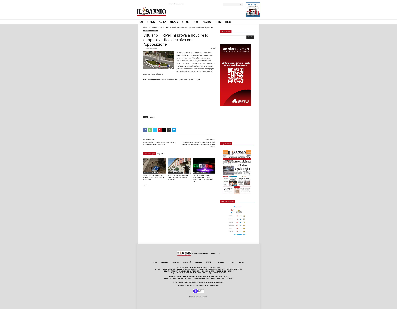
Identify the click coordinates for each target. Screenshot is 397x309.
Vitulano (152, 117)
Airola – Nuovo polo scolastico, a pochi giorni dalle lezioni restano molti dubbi (178, 177)
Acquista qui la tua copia (191, 79)
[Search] (241, 4)
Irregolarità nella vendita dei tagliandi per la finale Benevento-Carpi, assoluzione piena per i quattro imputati (198, 144)
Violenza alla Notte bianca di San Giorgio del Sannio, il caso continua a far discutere (154, 177)
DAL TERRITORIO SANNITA (156, 27)
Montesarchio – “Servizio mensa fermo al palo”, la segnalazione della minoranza (159, 143)
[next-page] (148, 185)
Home (145, 27)
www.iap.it (220, 282)
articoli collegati (150, 154)
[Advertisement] (205, 11)
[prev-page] (144, 185)
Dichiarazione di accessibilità (198, 297)
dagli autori (160, 154)
